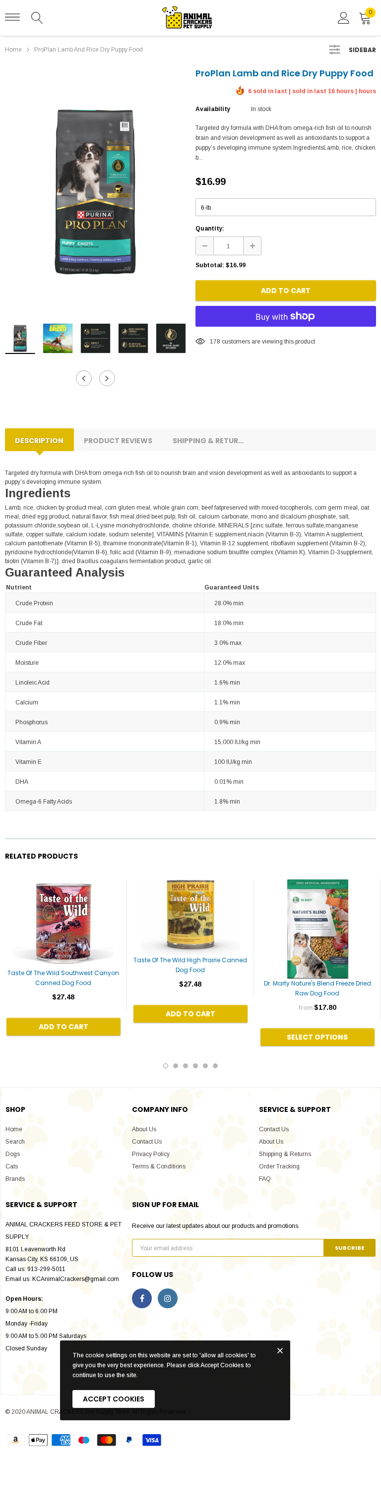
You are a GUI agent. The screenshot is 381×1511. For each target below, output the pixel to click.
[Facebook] (142, 1298)
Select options (317, 1037)
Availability (212, 109)
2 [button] (175, 1065)
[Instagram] (168, 1298)
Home (13, 49)
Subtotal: (209, 265)
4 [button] (195, 1065)
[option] (95, 191)
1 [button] (165, 1065)
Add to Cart (286, 290)
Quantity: (209, 228)
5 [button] (205, 1065)
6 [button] (215, 1065)
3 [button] (185, 1065)
